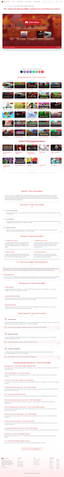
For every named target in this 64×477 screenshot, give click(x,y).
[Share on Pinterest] (42, 72)
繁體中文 (51, 462)
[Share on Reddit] (39, 72)
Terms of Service (37, 464)
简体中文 (58, 460)
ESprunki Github (4, 467)
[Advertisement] (32, 58)
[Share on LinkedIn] (30, 72)
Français (57, 467)
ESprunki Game (53, 278)
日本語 (57, 462)
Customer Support (37, 460)
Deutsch (58, 464)
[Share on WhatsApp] (33, 72)
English (51, 460)
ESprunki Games (20, 1)
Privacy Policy (36, 462)
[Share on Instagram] (27, 72)
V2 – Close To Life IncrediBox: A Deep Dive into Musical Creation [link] (23, 6)
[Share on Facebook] (24, 72)
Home (13, 1)
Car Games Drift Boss (8, 276)
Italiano (57, 466)
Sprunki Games (28, 1)
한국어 (51, 464)
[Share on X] (21, 72)
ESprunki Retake (37, 1)
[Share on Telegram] (36, 72)
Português (51, 467)
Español (51, 466)
